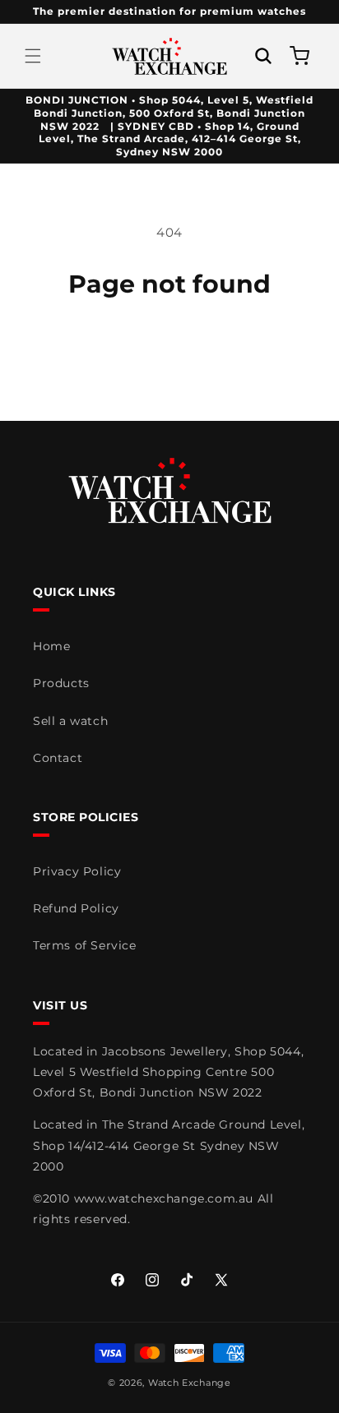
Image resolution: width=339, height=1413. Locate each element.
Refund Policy (76, 908)
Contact (57, 757)
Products (61, 683)
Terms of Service (85, 945)
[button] (33, 56)
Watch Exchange (189, 1382)
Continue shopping (169, 344)
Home (51, 646)
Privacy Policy (77, 871)
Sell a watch (70, 720)
